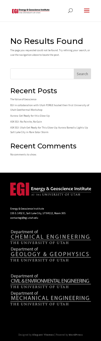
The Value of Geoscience (23, 99)
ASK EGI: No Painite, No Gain (26, 121)
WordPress (76, 334)
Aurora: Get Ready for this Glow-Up (30, 115)
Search (82, 73)
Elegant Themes (43, 334)
